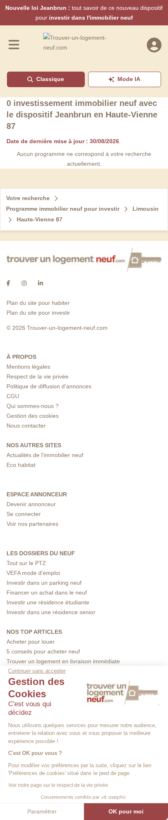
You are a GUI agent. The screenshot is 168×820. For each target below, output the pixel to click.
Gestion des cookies (33, 415)
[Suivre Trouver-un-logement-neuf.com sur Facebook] (8, 283)
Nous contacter (26, 425)
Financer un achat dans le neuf (47, 592)
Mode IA (128, 79)
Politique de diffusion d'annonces (49, 386)
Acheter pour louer (31, 641)
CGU (13, 396)
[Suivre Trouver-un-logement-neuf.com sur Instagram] (24, 283)
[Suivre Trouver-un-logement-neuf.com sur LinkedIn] (40, 283)
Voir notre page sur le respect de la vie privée (58, 785)
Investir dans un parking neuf (44, 582)
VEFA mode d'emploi (33, 573)
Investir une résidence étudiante (48, 602)
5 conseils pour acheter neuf (43, 651)
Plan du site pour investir (38, 312)
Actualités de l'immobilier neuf (45, 455)
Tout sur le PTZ (26, 563)
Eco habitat (21, 465)
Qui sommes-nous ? (33, 406)
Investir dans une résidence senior (51, 612)
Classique (50, 79)
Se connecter (24, 514)
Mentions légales (28, 366)
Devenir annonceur (31, 504)
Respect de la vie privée (38, 376)
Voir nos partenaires (32, 523)
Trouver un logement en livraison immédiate (63, 661)
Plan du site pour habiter (38, 303)
